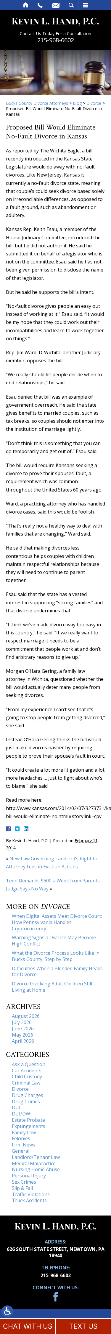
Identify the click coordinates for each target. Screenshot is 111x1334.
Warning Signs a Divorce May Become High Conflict (54, 940)
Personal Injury (29, 1175)
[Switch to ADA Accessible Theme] (7, 1311)
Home (26, 5)
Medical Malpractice (34, 1163)
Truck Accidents (29, 1200)
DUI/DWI (22, 1113)
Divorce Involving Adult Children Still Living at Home (52, 986)
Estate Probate (28, 1120)
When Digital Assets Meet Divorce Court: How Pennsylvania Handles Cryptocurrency (57, 922)
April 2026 (23, 1041)
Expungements (28, 1126)
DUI (16, 1107)
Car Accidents (26, 1070)
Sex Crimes (24, 1182)
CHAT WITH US (27, 1326)
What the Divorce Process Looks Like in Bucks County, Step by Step (55, 956)
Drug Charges (27, 1095)
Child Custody (27, 1076)
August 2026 (26, 1016)
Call (40, 5)
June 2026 (23, 1028)
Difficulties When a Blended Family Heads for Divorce (57, 971)
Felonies (21, 1138)
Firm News (23, 1144)
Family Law (24, 1132)
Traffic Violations (31, 1194)
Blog (77, 103)
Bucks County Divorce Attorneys (37, 103)
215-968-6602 (55, 40)
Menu (85, 5)
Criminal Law (26, 1082)
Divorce (93, 103)
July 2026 (22, 1022)
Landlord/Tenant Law (36, 1157)
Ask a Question (28, 1064)
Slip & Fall (22, 1188)
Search (71, 5)
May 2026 (22, 1035)
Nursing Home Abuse (36, 1169)
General (20, 1151)
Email (55, 5)
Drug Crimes (26, 1101)
